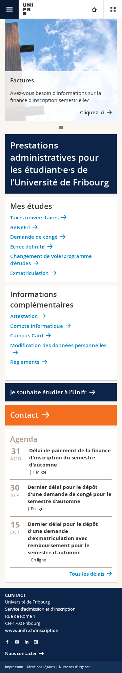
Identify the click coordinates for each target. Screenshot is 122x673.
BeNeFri (20, 227)
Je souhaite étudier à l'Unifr (48, 392)
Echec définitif (27, 246)
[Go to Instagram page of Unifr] (36, 642)
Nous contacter (21, 653)
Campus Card (26, 335)
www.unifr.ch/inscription (31, 630)
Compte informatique (36, 326)
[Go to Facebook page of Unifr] (7, 642)
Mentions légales (41, 667)
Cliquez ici (92, 112)
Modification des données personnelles (58, 345)
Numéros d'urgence (74, 667)
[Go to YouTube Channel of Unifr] (17, 642)
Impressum (14, 667)
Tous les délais (86, 573)
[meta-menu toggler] (112, 9)
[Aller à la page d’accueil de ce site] (28, 9)
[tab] (61, 127)
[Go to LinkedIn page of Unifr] (26, 642)
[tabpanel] (61, 70)
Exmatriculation (29, 273)
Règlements (24, 361)
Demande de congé (34, 236)
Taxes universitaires (34, 217)
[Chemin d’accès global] (94, 9)
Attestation (24, 316)
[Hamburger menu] (9, 9)
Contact (24, 415)
